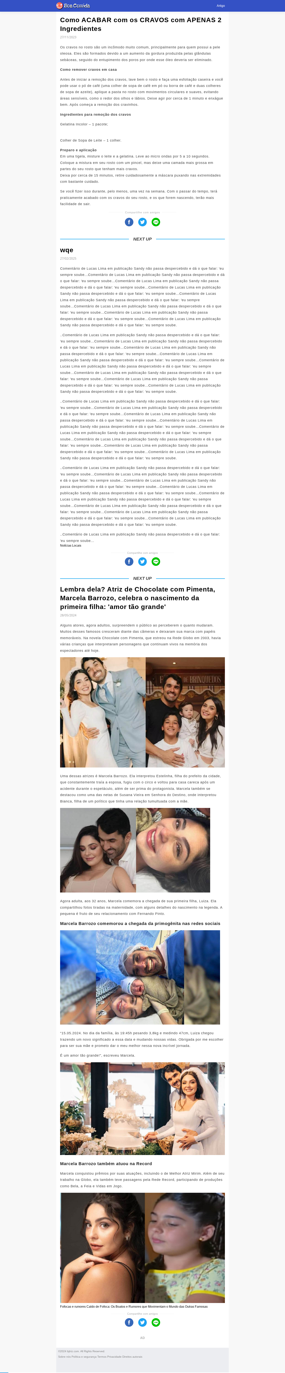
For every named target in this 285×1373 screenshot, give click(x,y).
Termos (101, 1356)
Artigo (221, 5)
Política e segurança (84, 1356)
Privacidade (114, 1356)
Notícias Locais (70, 545)
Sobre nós (64, 1356)
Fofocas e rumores (73, 1306)
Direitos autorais (132, 1356)
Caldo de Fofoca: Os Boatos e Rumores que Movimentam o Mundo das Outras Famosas (147, 1306)
